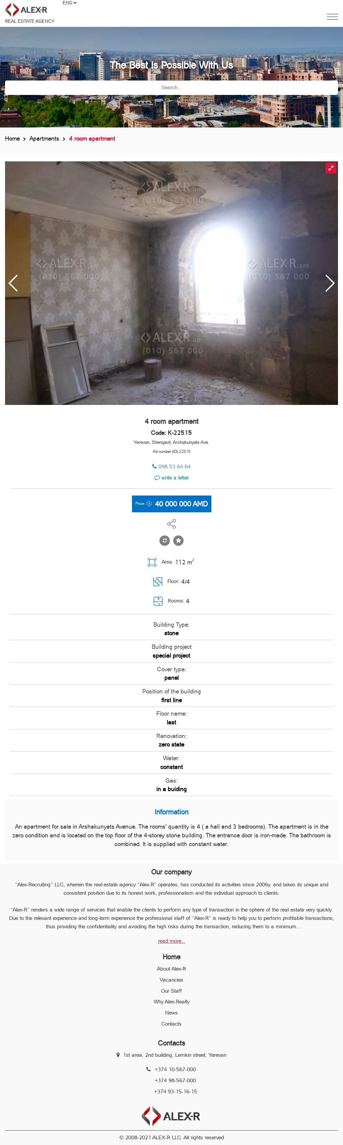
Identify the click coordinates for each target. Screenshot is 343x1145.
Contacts (171, 1024)
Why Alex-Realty (172, 1001)
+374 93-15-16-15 (175, 1091)
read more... (171, 941)
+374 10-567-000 (175, 1069)
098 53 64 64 (174, 466)
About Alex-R (171, 969)
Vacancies (171, 980)
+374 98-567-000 (175, 1080)
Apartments (44, 138)
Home (12, 138)
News (171, 1012)
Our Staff (171, 991)
